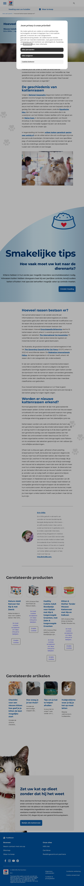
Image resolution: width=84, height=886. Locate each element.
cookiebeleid (27, 44)
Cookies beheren (28, 62)
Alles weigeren (27, 56)
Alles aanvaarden (28, 50)
